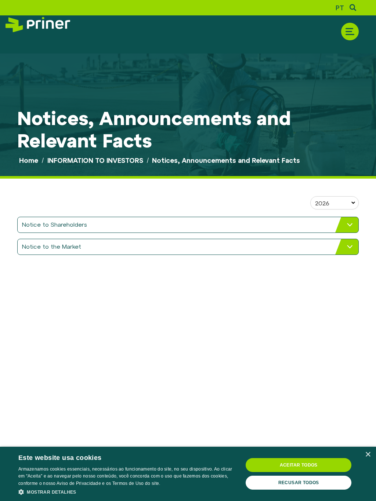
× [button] (367, 454)
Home (28, 160)
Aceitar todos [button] (299, 465)
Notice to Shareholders (54, 224)
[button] (127, 491)
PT (340, 8)
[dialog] (188, 474)
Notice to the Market (51, 246)
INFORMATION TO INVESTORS (95, 160)
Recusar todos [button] (298, 482)
